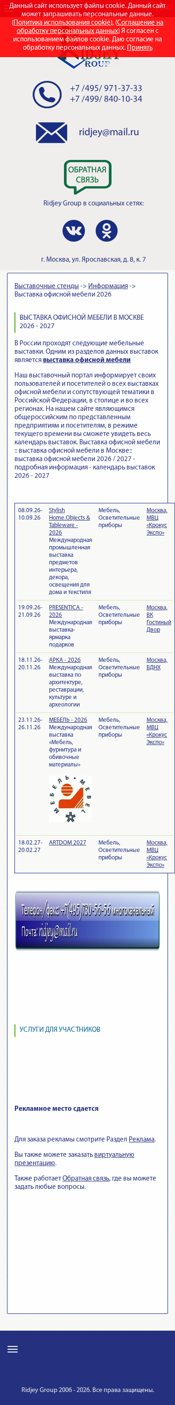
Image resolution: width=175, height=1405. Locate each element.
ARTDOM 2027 (67, 843)
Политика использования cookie (62, 23)
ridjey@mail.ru (109, 132)
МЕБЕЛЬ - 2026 (68, 720)
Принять (140, 48)
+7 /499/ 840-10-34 (106, 99)
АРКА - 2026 (65, 660)
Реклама (141, 1139)
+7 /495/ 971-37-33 (106, 89)
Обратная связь (86, 1178)
